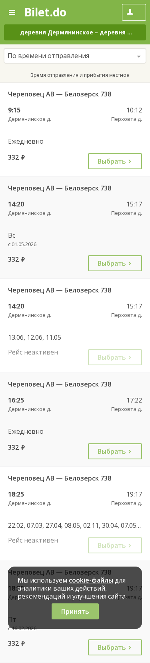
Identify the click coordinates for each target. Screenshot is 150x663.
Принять (75, 611)
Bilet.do (45, 12)
